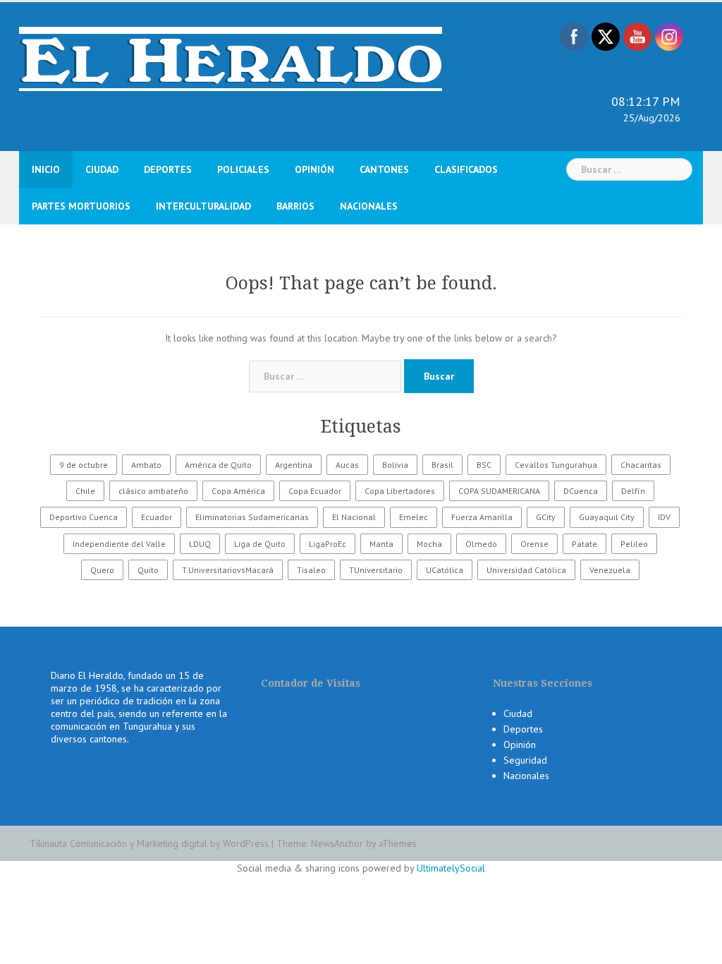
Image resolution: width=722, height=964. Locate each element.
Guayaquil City (607, 517)
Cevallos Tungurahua (556, 464)
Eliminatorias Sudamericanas (252, 517)
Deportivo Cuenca (83, 517)
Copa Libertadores (400, 491)
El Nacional (354, 517)
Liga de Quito (260, 543)
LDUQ (200, 543)
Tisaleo (311, 570)
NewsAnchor (337, 843)
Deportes (168, 169)
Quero (102, 570)
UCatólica (444, 570)
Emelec (413, 517)
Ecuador (156, 517)
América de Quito (218, 464)
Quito (148, 570)
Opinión (314, 169)
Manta (381, 543)
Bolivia (395, 464)
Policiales (243, 169)
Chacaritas (640, 464)
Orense (534, 543)
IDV (664, 517)
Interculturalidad (203, 206)
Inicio (46, 169)
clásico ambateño (153, 491)
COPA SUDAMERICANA (499, 491)
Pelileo (634, 543)
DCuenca (580, 491)
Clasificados (466, 169)
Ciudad (101, 169)
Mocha (429, 543)
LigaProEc (327, 543)
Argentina (293, 464)
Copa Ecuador (314, 491)
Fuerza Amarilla (482, 517)
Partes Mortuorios (81, 206)
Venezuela (609, 570)
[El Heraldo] (230, 58)
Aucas (347, 464)
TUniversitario (376, 570)
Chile (85, 491)
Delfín (633, 491)
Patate (584, 543)
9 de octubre (83, 464)
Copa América (238, 491)
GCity (546, 517)
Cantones (384, 169)
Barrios (295, 206)
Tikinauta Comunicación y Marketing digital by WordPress (149, 843)
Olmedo (481, 543)
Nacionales (369, 206)
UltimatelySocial (451, 868)
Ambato (146, 464)
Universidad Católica (526, 570)
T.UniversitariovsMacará (228, 570)
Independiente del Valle (119, 543)
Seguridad (525, 760)
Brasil (442, 464)
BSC (484, 464)
